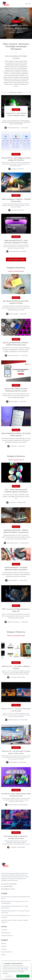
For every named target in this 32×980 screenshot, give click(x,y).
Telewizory (16, 662)
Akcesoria (16, 486)
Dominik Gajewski (5, 932)
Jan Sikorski (4, 930)
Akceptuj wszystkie (23, 976)
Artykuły (4, 893)
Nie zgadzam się (9, 976)
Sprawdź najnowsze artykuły (16, 259)
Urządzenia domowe (6, 952)
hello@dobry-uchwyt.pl (9, 889)
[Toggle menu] (29, 4)
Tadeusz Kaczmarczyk (7, 935)
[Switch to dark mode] (26, 3)
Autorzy (4, 926)
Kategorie (4, 940)
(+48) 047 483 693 (7, 886)
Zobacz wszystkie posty (16, 271)
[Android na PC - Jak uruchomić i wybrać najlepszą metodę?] (16, 106)
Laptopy (3, 954)
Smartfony (16, 21)
